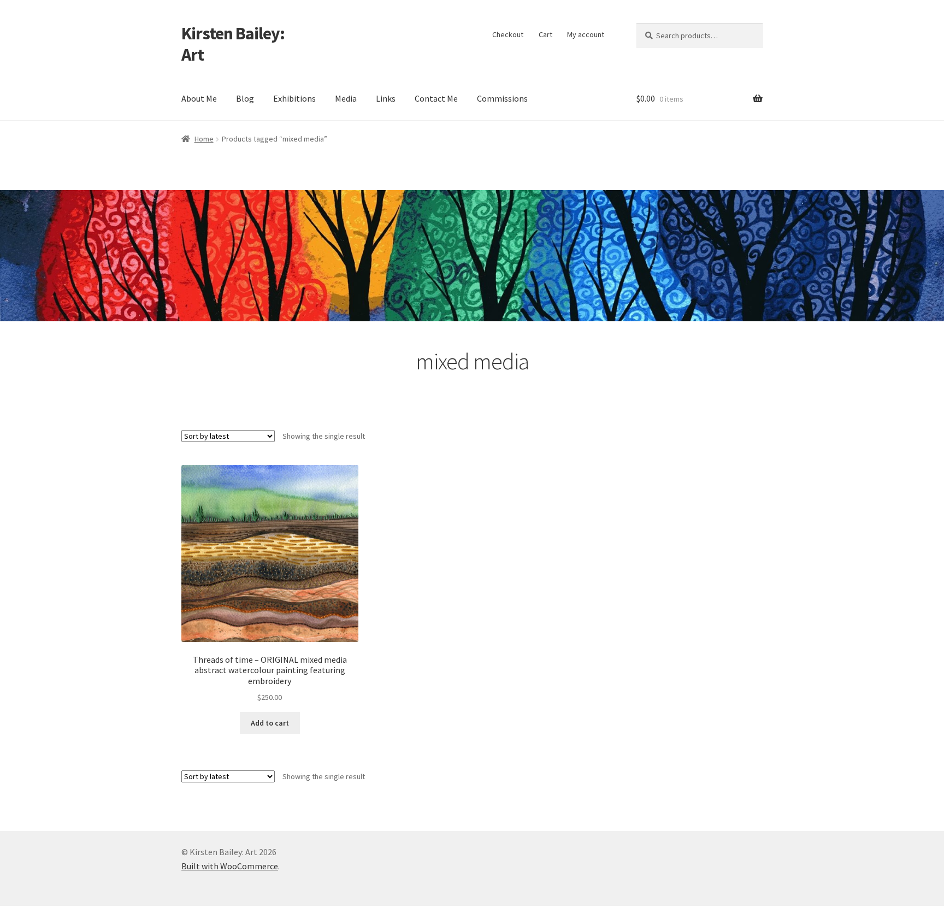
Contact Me (436, 98)
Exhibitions (294, 98)
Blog (245, 98)
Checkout (507, 34)
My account (585, 34)
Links (386, 98)
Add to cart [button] (270, 723)
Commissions (502, 98)
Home (204, 139)
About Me (199, 98)
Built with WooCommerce (229, 866)
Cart (545, 34)
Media (346, 98)
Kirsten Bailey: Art (233, 44)
